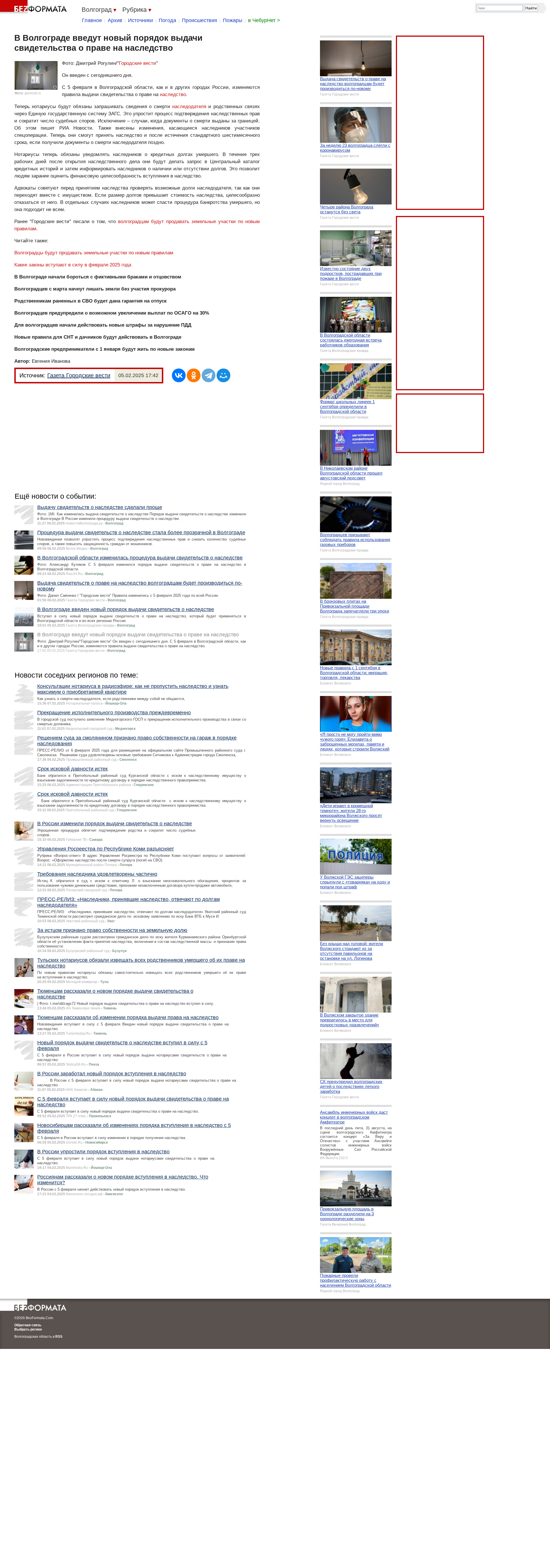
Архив (115, 20)
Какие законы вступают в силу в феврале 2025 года (72, 265)
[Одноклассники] (194, 375)
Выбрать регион (28, 1329)
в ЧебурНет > (264, 20)
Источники (140, 20)
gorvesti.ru (33, 93)
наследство (173, 94)
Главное (92, 20)
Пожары (232, 20)
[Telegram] (208, 375)
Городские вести (137, 63)
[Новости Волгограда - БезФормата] (34, 7)
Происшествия (199, 20)
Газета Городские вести (78, 375)
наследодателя (189, 106)
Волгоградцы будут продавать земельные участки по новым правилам (93, 253)
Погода (167, 20)
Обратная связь (27, 1325)
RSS (58, 1337)
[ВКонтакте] (179, 375)
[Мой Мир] (223, 375)
